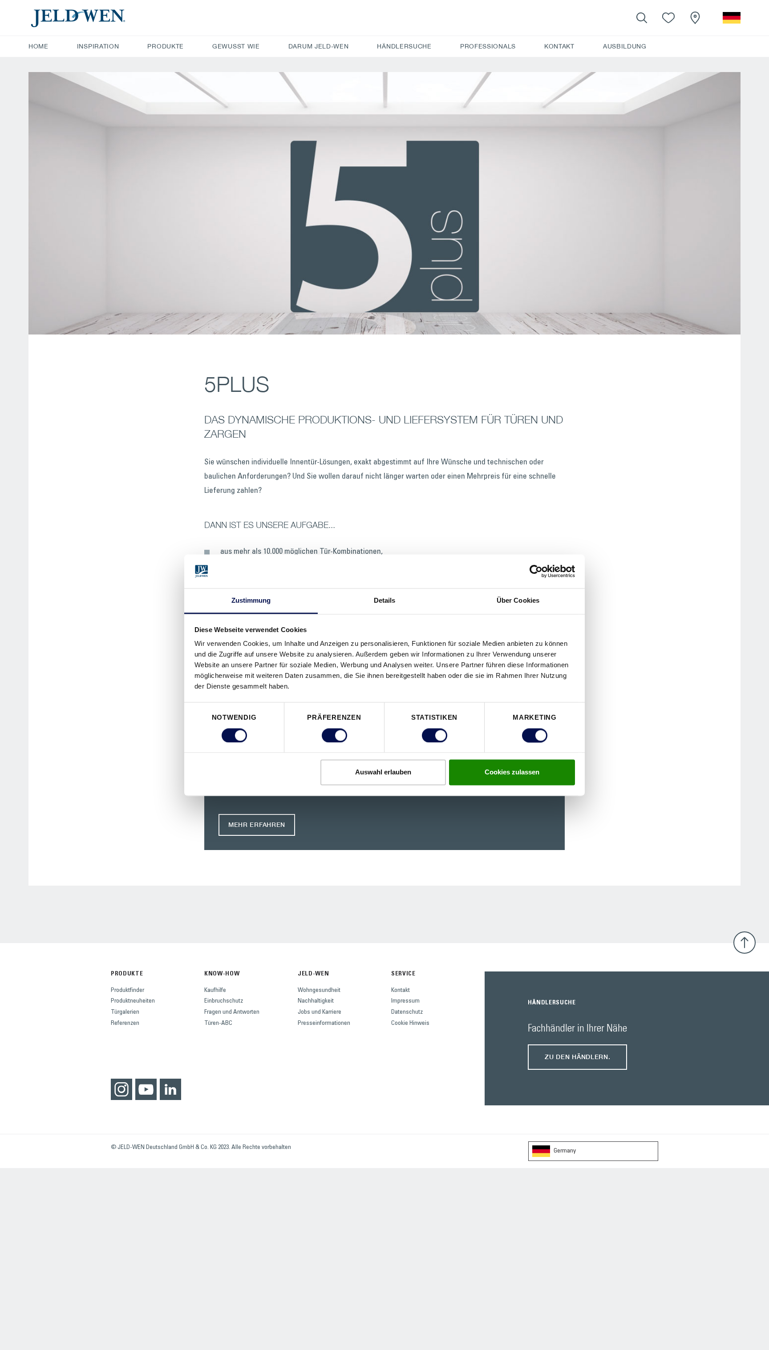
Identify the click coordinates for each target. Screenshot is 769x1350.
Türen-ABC (218, 1023)
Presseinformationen (324, 1023)
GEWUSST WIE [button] (236, 46)
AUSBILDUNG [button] (625, 46)
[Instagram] (121, 1089)
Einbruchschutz (223, 1001)
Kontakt (400, 990)
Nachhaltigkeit (316, 1001)
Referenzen (125, 1023)
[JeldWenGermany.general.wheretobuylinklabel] (695, 18)
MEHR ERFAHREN (256, 824)
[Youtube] (146, 1089)
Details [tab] (385, 600)
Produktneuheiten (133, 1001)
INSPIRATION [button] (98, 46)
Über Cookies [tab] (518, 600)
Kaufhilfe (215, 990)
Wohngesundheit (319, 990)
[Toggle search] (641, 18)
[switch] (334, 735)
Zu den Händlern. (577, 1056)
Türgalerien (125, 1012)
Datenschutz (407, 1012)
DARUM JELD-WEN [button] (318, 46)
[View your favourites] (668, 18)
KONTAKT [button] (559, 46)
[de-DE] (732, 18)
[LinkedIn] (170, 1089)
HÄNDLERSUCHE (404, 46)
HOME (38, 46)
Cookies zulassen (512, 772)
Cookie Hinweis (410, 1023)
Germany (565, 1151)
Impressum (405, 1001)
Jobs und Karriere (319, 1012)
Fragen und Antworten (231, 1012)
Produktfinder (127, 990)
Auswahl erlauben (383, 772)
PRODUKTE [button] (165, 46)
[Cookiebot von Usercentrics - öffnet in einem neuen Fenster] (536, 571)
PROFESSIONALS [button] (488, 46)
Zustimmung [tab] (251, 600)
